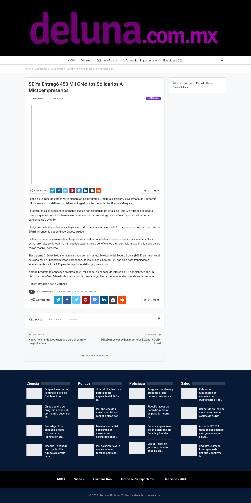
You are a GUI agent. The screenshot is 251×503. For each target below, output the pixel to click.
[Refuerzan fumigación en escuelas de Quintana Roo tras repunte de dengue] (189, 393)
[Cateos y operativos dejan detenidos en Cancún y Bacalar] (137, 430)
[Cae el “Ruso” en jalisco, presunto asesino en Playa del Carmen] (137, 448)
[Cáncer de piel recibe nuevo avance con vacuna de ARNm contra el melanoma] (189, 413)
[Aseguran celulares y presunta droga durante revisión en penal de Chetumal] (137, 393)
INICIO (71, 60)
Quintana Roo (105, 60)
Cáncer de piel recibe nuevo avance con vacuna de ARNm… (212, 412)
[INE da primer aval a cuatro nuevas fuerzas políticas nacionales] (86, 450)
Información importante (138, 60)
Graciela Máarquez (45, 292)
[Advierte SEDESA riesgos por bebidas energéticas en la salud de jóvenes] (189, 430)
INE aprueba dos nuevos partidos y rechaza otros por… (108, 412)
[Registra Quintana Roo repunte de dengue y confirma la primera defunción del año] (189, 450)
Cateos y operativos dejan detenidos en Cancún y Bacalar (159, 430)
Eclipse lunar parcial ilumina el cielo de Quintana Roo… (57, 393)
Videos (85, 60)
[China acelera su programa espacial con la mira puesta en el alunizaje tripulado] (34, 411)
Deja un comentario (96, 355)
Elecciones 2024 (173, 60)
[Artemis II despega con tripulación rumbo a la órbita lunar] (34, 450)
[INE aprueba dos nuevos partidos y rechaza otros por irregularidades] (86, 413)
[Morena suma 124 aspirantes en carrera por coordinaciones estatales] (86, 430)
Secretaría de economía (85, 292)
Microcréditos (64, 292)
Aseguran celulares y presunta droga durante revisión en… (160, 393)
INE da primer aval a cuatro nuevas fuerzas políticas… (108, 449)
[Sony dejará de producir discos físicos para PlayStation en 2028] (34, 430)
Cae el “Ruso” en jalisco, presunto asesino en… (158, 447)
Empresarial (153, 98)
